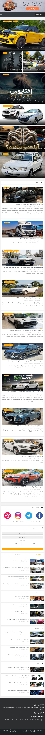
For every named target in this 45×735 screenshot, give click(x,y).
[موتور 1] (40, 14)
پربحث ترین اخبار (17, 554)
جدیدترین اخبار (38, 554)
